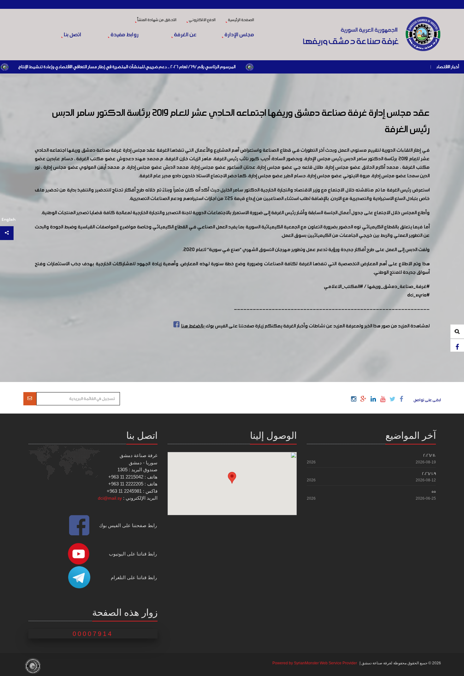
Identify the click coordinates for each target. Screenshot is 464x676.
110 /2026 (429, 455)
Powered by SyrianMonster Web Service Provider (314, 663)
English (8, 220)
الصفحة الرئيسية (240, 20)
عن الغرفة (184, 35)
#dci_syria (418, 295)
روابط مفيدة (124, 35)
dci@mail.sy (110, 498)
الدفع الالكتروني (202, 20)
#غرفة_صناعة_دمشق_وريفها (398, 286)
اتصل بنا (72, 35)
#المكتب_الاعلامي (343, 286)
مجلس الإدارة (238, 35)
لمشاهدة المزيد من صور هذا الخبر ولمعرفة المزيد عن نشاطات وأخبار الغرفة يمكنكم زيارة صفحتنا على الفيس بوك (305, 326)
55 (433, 491)
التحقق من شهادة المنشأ (156, 20)
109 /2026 (429, 473)
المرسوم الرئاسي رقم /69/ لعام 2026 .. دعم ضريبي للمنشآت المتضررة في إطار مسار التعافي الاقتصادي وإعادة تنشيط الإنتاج (155, 66)
